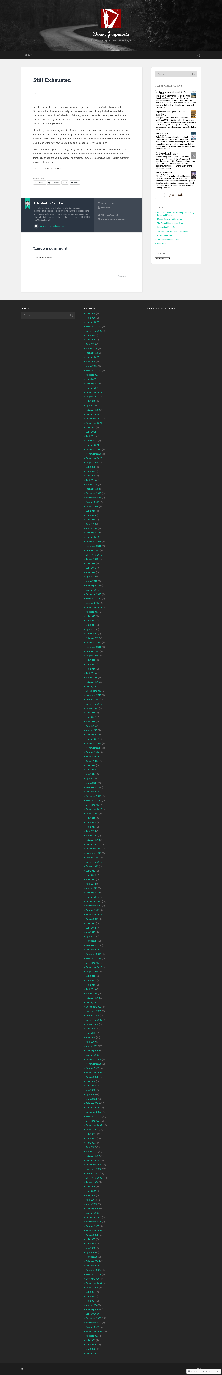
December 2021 (93, 418)
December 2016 (93, 642)
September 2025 (94, 331)
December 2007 (93, 1112)
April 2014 (91, 778)
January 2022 (92, 414)
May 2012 (90, 879)
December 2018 (93, 541)
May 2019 (90, 519)
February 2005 (93, 1261)
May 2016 (90, 669)
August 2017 (92, 612)
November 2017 (93, 598)
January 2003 (92, 1353)
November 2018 (93, 546)
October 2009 (92, 1015)
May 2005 (90, 1248)
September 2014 (94, 756)
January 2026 (92, 322)
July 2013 (90, 818)
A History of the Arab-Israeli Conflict (171, 92)
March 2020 (92, 484)
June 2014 (91, 769)
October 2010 (92, 962)
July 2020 (90, 467)
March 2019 (92, 528)
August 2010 (92, 971)
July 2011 (90, 923)
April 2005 (91, 1252)
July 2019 (90, 511)
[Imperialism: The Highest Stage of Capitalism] (193, 118)
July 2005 (90, 1239)
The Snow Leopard (164, 172)
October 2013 (92, 805)
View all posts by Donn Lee (51, 226)
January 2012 (92, 897)
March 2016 (92, 677)
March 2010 (92, 993)
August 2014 (92, 761)
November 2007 (93, 1116)
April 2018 (91, 576)
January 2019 (92, 537)
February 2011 (93, 945)
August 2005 (92, 1235)
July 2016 (90, 660)
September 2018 (94, 554)
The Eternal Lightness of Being (170, 223)
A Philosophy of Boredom (167, 153)
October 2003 (92, 1327)
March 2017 (92, 633)
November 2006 (93, 1169)
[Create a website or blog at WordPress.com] (22, 1369)
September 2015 (94, 704)
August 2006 (92, 1182)
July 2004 (90, 1292)
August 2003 (92, 1335)
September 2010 (94, 967)
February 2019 (93, 532)
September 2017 (94, 607)
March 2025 (92, 348)
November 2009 (93, 1011)
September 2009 (94, 1020)
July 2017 (90, 616)
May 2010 (90, 985)
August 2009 (92, 1024)
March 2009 (92, 1046)
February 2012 (93, 892)
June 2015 (91, 717)
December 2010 (93, 954)
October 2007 (92, 1121)
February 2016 (93, 682)
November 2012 (93, 853)
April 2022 (91, 405)
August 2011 (92, 919)
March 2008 (92, 1099)
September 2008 (94, 1072)
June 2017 (91, 620)
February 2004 (93, 1309)
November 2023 (93, 370)
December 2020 (93, 449)
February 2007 (93, 1156)
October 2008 (92, 1068)
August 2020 (92, 462)
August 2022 (92, 396)
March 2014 (92, 783)
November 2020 (93, 453)
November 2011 (93, 905)
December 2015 (93, 690)
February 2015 (93, 734)
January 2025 (92, 357)
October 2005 (92, 1226)
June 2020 (91, 471)
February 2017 (93, 638)
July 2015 (90, 712)
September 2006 (94, 1178)
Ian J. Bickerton (162, 94)
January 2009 (92, 1055)
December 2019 (93, 493)
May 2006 (90, 1195)
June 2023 (91, 379)
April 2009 (91, 1042)
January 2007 (92, 1160)
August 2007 (92, 1129)
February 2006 (93, 1208)
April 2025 (91, 344)
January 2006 (92, 1213)
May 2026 (90, 317)
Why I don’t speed (109, 215)
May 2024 (90, 361)
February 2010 (93, 998)
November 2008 (93, 1063)
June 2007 (91, 1138)
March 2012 (92, 888)
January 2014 (92, 791)
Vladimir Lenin (162, 116)
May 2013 (90, 826)
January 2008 (92, 1107)
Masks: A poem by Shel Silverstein (171, 219)
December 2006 (93, 1164)
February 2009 (93, 1050)
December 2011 (93, 901)
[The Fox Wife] (193, 139)
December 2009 (93, 1006)
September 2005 (94, 1230)
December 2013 (93, 796)
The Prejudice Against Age (168, 239)
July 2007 (90, 1134)
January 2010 (92, 1002)
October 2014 (92, 752)
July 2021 (90, 427)
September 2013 (94, 809)
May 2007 (90, 1142)
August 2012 (92, 866)
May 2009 (90, 1037)
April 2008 (91, 1094)
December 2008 (93, 1059)
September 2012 (94, 862)
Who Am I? (162, 244)
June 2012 (91, 875)
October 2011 (92, 910)
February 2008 (93, 1103)
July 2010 (90, 976)
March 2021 (92, 440)
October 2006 (92, 1173)
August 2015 (92, 708)
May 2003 (90, 1349)
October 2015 (92, 699)
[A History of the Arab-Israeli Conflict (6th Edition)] (193, 97)
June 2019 (91, 515)
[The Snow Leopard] (193, 178)
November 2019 (93, 497)
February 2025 (93, 353)
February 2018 (93, 585)
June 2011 (91, 927)
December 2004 (93, 1270)
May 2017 (90, 625)
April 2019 (91, 524)
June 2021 (91, 432)
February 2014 (93, 787)
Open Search (198, 55)
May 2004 (90, 1301)
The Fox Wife (162, 133)
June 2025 (91, 335)
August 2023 (92, 375)
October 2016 (92, 651)
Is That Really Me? (165, 235)
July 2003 (90, 1340)
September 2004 (94, 1283)
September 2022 (94, 392)
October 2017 (92, 603)
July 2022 (90, 401)
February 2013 (93, 840)
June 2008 (91, 1085)
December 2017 (93, 594)
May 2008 (90, 1090)
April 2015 (91, 726)
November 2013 (93, 800)
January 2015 (92, 739)
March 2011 (92, 941)
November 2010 (93, 958)
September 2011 (94, 914)
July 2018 (90, 563)
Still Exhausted (52, 80)
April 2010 (91, 989)
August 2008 (92, 1077)
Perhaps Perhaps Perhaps (113, 219)
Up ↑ (199, 1369)
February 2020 (93, 489)
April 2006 (91, 1199)
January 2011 (92, 949)
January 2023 (92, 388)
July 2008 (90, 1081)
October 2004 (92, 1278)
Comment (121, 276)
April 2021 (91, 436)
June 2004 (91, 1296)
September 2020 (94, 458)
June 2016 (91, 664)
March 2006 (92, 1204)
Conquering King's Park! (167, 227)
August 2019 (92, 506)
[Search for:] (176, 74)
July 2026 (90, 313)
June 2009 (91, 1033)
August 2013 (92, 813)
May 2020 (90, 475)
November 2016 (93, 647)
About (28, 55)
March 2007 (92, 1151)
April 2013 (91, 831)
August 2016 (92, 655)
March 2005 (92, 1257)
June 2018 (91, 568)
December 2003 (93, 1318)
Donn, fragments (111, 33)
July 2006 (90, 1186)
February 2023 (93, 383)
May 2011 (90, 932)
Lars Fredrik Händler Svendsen (167, 154)
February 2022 (93, 410)
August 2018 (92, 559)
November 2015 (93, 695)
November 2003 (93, 1322)
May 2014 (90, 774)
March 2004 (92, 1305)
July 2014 (90, 765)
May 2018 (90, 572)
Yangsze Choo (162, 135)
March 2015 (92, 730)
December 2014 (93, 743)
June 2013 (91, 822)
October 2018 (92, 550)
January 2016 (92, 686)
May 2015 (90, 721)
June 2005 (91, 1243)
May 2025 (90, 339)
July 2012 (90, 870)
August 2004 (92, 1287)
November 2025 (93, 326)
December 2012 (93, 848)
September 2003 (94, 1331)
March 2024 (92, 366)
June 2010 (91, 980)
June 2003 (91, 1344)
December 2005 (93, 1217)
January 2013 (92, 844)
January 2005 (92, 1265)
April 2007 (91, 1147)
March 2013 (92, 835)
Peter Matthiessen (163, 174)
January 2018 (92, 590)
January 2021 (92, 445)
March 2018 (92, 581)
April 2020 (91, 480)
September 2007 (94, 1125)
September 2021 (94, 423)
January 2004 (92, 1314)
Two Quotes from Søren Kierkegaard (172, 231)
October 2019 (92, 502)
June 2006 (91, 1191)
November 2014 (93, 748)
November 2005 (93, 1221)
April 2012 (91, 884)
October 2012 (92, 857)
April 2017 (91, 629)
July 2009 (90, 1028)
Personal (105, 208)
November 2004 (93, 1274)
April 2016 (91, 673)
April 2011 (91, 936)
